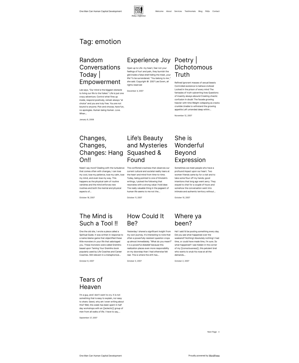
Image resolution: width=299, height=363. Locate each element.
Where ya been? (188, 219)
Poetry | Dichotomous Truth (193, 67)
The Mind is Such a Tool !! (98, 219)
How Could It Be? (145, 219)
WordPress (214, 355)
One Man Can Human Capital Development (100, 11)
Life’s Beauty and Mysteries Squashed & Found (147, 149)
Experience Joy (149, 60)
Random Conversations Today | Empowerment (100, 70)
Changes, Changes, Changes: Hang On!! (101, 149)
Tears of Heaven (91, 283)
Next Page (213, 332)
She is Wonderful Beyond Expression (190, 149)
